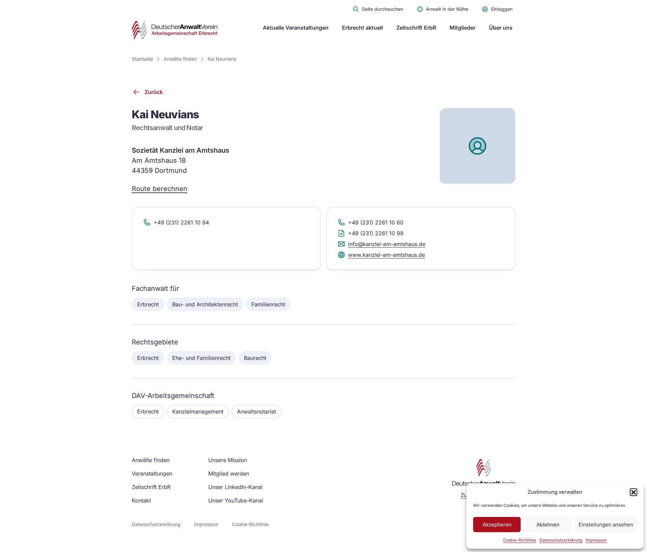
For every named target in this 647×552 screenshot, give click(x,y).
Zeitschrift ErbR (416, 27)
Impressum (596, 540)
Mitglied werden (228, 473)
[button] (633, 492)
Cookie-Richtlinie (519, 540)
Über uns (501, 27)
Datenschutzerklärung (561, 540)
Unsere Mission (227, 460)
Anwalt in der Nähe (447, 9)
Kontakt (141, 500)
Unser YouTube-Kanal (235, 500)
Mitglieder (462, 27)
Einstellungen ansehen (606, 524)
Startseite (142, 59)
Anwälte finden (180, 59)
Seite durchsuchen (382, 9)
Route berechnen (159, 189)
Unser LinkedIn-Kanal (235, 487)
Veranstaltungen (152, 473)
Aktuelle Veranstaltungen (296, 27)
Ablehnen (547, 524)
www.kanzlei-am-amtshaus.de (386, 254)
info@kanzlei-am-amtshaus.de (386, 244)
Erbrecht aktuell (362, 27)
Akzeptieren (497, 524)
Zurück (154, 92)
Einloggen (502, 9)
